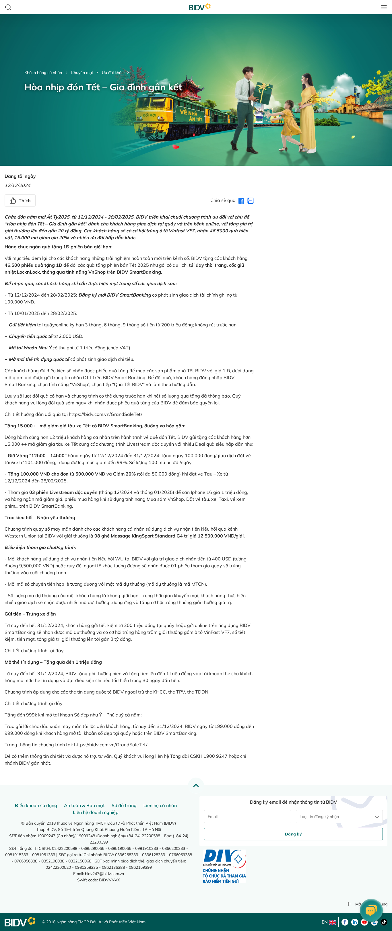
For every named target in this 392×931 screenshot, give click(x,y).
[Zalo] (374, 921)
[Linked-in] (354, 921)
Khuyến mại (82, 72)
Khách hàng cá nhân (43, 72)
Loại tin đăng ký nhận (319, 816)
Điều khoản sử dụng (36, 805)
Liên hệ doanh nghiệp (96, 812)
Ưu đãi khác (112, 72)
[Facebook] (344, 921)
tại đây (56, 650)
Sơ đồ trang (124, 805)
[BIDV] (20, 922)
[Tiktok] (384, 921)
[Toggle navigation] (384, 7)
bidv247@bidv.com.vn (104, 873)
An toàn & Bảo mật (84, 805)
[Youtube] (364, 921)
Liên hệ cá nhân (160, 805)
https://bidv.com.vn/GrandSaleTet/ (105, 414)
